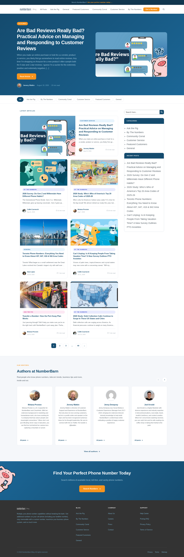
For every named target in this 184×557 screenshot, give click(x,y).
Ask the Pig (54, 9)
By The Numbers (134, 9)
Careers (111, 519)
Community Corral (100, 9)
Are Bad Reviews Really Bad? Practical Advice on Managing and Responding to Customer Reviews (144, 167)
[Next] (164, 379)
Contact (111, 530)
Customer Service (117, 9)
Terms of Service (146, 530)
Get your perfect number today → (99, 2)
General (66, 9)
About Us (111, 513)
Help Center (144, 513)
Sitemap (164, 552)
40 (78, 346)
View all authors (91, 451)
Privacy (150, 552)
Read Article (25, 76)
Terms (157, 552)
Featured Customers (81, 9)
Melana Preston (83, 209)
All (20, 99)
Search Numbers (90, 489)
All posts (23, 440)
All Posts (43, 9)
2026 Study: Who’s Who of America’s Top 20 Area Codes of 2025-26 (143, 191)
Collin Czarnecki (33, 209)
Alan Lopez (31, 272)
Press (110, 524)
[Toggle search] (163, 9)
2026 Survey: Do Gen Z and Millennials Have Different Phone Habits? (143, 179)
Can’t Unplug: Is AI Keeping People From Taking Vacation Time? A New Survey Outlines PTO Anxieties (94, 256)
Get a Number (151, 9)
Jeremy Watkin (88, 148)
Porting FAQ (144, 519)
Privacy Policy (145, 524)
